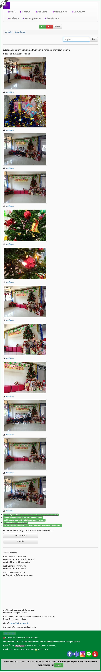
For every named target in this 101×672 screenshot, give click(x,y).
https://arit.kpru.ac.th (19, 623)
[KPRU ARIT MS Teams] (76, 653)
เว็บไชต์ (20, 541)
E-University (20, 535)
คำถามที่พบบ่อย (52, 18)
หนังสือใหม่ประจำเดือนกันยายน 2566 (15, 523)
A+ (43, 26)
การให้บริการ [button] (42, 12)
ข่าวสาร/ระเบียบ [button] (60, 12)
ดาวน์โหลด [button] (13, 18)
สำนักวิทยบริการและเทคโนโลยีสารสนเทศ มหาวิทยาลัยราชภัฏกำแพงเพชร (52, 641)
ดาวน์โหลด (10, 92)
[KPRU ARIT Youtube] (95, 653)
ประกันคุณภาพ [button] (79, 12)
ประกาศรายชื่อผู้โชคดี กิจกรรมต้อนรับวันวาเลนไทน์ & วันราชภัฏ (23, 517)
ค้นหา (94, 39)
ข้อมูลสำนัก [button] (25, 12)
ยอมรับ (59, 665)
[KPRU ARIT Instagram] (82, 653)
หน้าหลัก (12, 12)
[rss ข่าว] (4, 637)
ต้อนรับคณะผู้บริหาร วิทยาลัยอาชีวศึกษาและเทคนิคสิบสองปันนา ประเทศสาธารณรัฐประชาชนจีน (32, 525)
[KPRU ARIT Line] (89, 653)
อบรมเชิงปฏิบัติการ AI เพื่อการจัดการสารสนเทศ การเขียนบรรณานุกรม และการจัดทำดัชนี (31, 515)
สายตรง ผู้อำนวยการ (32, 18)
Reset (58, 26)
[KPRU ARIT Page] (70, 653)
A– (50, 26)
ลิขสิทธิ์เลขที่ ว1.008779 (14, 641)
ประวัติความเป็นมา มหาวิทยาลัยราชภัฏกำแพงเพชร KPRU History (24, 520)
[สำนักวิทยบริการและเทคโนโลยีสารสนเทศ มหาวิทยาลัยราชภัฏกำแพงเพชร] (25, 73)
